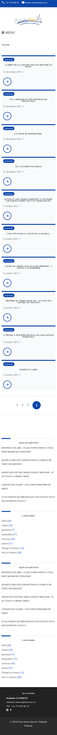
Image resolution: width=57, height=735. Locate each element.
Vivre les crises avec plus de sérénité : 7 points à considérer (28, 267)
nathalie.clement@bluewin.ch (21, 702)
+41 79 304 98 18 (20, 706)
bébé (4, 520)
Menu (9, 33)
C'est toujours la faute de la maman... (28, 233)
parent (5, 543)
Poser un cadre (28, 369)
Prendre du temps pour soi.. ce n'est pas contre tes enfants (28, 302)
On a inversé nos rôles (28, 166)
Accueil (5, 44)
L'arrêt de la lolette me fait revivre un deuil (28, 66)
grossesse (6, 529)
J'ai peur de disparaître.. (28, 134)
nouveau (8, 59)
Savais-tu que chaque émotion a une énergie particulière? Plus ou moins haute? (28, 200)
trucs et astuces (9, 552)
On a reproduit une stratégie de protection (28, 100)
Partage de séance (10, 548)
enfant (5, 525)
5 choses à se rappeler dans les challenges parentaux (28, 336)
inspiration (7, 534)
